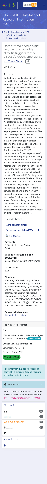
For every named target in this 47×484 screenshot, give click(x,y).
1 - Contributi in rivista (15, 35)
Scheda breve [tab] (14, 219)
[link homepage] (9, 5)
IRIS (3, 32)
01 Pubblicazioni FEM (18, 32)
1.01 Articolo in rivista (15, 38)
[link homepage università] (30, 5)
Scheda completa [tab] (16, 224)
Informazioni (12, 384)
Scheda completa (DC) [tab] (19, 230)
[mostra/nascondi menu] (44, 5)
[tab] (38, 230)
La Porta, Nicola (13, 61)
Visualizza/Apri (11, 357)
